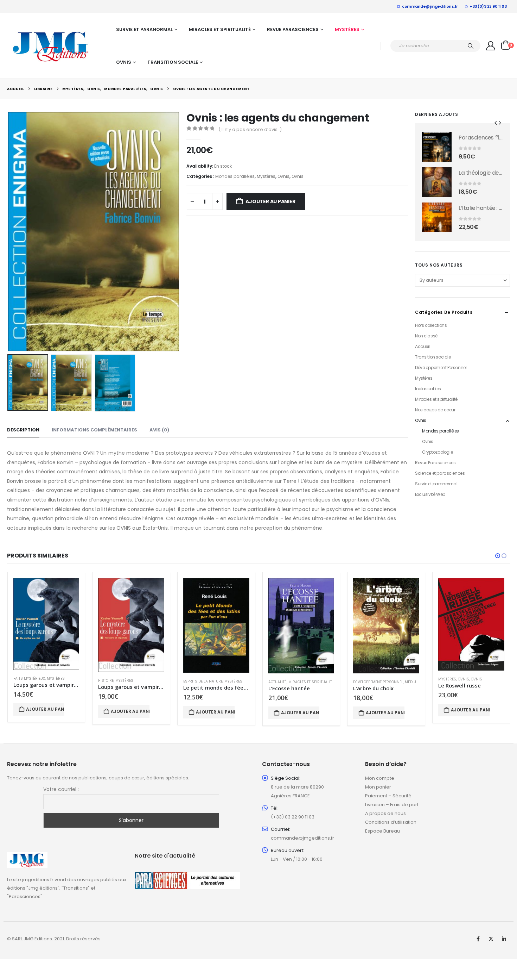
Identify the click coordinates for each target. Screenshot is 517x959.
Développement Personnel (440, 367)
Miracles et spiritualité (220, 29)
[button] (9, 231)
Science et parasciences (440, 473)
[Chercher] (470, 46)
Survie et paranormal (144, 29)
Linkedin (504, 939)
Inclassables (428, 389)
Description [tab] (23, 429)
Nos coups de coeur (435, 410)
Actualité (277, 682)
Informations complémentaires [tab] (94, 429)
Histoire (106, 680)
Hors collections (431, 325)
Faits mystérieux (29, 678)
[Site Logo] (51, 45)
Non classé (426, 336)
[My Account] (490, 45)
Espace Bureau (382, 831)
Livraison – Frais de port (392, 804)
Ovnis (123, 62)
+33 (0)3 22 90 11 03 (488, 6)
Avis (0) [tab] (159, 429)
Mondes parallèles (235, 176)
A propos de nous (385, 813)
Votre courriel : (61, 789)
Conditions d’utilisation (390, 822)
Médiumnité (416, 682)
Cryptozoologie (437, 452)
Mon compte (379, 778)
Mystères (347, 29)
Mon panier (378, 787)
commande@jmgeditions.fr (430, 6)
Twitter (491, 939)
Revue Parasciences (293, 29)
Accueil (422, 346)
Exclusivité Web (430, 494)
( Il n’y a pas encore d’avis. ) (250, 129)
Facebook (478, 939)
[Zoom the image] (27, 856)
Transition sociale (172, 62)
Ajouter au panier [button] (45, 709)
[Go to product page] (437, 147)
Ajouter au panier (270, 201)
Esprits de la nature (203, 681)
